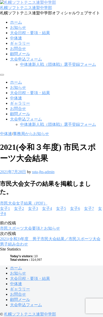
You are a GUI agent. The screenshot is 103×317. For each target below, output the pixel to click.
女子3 (33, 208)
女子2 (19, 208)
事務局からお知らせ (31, 134)
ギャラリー (20, 43)
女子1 (5, 208)
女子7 (89, 208)
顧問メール (20, 54)
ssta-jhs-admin (43, 172)
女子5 (61, 208)
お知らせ (18, 27)
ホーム (16, 22)
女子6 (75, 208)
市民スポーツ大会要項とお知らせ (30, 228)
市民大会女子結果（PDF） (24, 203)
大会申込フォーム (26, 59)
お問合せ (18, 48)
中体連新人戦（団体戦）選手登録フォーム (58, 64)
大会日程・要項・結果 (30, 33)
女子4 (47, 208)
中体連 (16, 38)
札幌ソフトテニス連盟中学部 (26, 8)
